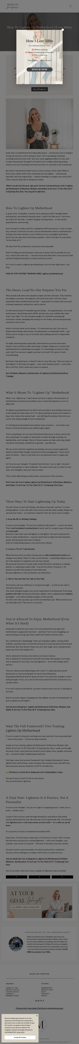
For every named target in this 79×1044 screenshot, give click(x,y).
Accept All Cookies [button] (20, 1037)
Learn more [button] (20, 1032)
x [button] (37, 1015)
